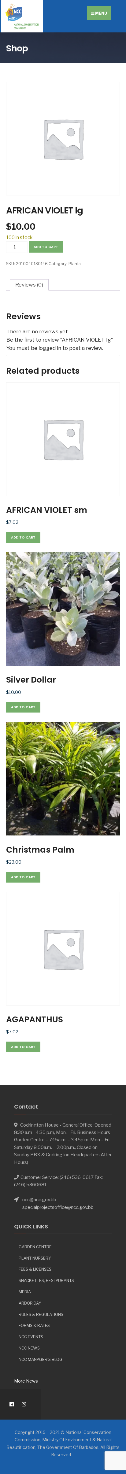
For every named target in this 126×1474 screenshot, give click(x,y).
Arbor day (30, 1303)
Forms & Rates (34, 1325)
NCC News (29, 1348)
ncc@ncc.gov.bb (39, 1199)
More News (26, 1380)
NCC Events (31, 1336)
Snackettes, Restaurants (46, 1280)
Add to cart (46, 246)
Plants (75, 263)
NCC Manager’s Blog (40, 1359)
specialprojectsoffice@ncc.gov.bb (58, 1207)
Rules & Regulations (41, 1314)
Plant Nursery (35, 1258)
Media (25, 1291)
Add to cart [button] (23, 537)
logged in (50, 348)
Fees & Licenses (35, 1269)
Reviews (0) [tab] (29, 285)
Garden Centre (35, 1246)
